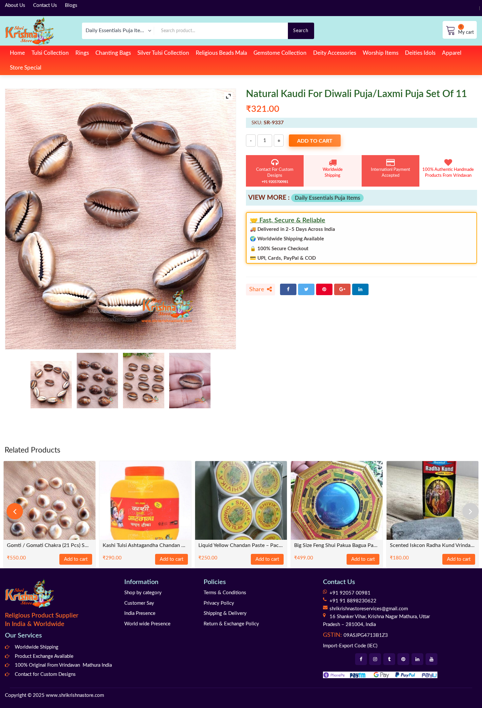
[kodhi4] (190, 380)
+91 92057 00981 (350, 593)
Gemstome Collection (280, 53)
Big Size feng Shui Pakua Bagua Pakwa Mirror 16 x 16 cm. (336, 545)
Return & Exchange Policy (231, 623)
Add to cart (314, 141)
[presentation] (15, 511)
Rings (82, 53)
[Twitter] (306, 289)
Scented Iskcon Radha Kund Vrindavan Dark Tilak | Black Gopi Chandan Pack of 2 (432, 545)
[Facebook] (288, 289)
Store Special (25, 68)
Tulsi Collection (50, 53)
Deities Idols (420, 53)
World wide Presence (147, 623)
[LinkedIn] (360, 289)
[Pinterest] (324, 289)
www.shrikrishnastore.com (75, 695)
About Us (15, 5)
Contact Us (45, 5)
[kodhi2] (144, 380)
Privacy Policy (219, 603)
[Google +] (342, 289)
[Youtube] (431, 659)
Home (17, 53)
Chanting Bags (113, 53)
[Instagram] (375, 659)
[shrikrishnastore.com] (29, 30)
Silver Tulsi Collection (163, 53)
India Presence (139, 613)
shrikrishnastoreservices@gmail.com (369, 608)
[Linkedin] (417, 659)
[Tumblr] (389, 659)
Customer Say (139, 603)
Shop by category (143, 592)
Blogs (71, 5)
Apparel (451, 53)
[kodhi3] (51, 384)
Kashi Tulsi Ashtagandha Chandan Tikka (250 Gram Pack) (145, 545)
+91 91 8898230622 (353, 600)
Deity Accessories (334, 53)
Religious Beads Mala (221, 53)
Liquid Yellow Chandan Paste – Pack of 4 (241, 545)
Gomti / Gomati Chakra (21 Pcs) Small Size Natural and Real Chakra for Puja (49, 545)
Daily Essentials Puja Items (327, 198)
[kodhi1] (97, 380)
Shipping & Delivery (225, 613)
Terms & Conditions (225, 592)
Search (300, 30)
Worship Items (380, 53)
